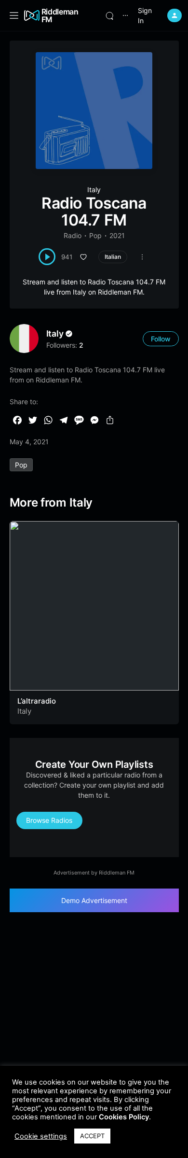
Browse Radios (49, 820)
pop (21, 465)
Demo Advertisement (94, 900)
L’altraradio (36, 701)
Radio (72, 235)
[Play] (47, 256)
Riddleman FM (60, 15)
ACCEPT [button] (92, 1136)
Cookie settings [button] (40, 1136)
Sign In (145, 15)
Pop (95, 235)
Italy (94, 189)
